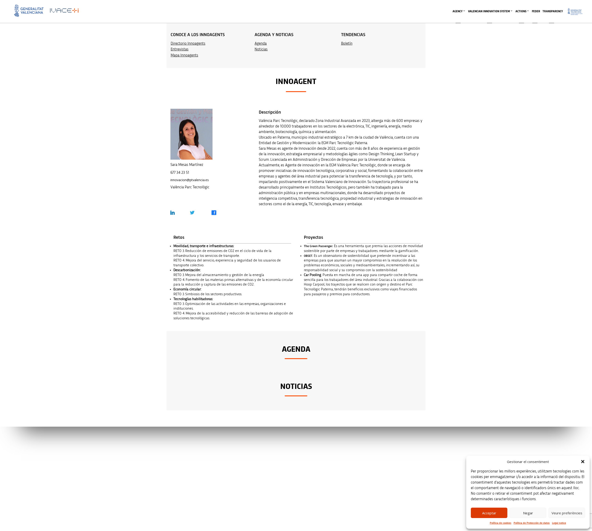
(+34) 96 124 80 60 (203, 492)
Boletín (346, 43)
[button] (582, 461)
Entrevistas (179, 49)
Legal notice (559, 523)
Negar (528, 513)
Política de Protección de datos (532, 523)
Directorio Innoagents (188, 43)
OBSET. (308, 256)
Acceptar (489, 513)
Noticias (261, 49)
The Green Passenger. (318, 246)
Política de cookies (500, 523)
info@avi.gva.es (202, 454)
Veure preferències (567, 513)
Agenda (261, 43)
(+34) (203, 473)
